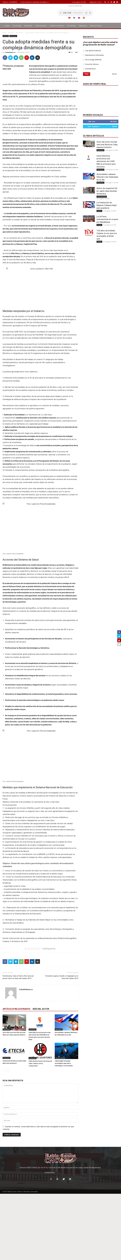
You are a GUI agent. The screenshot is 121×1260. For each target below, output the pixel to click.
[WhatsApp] (21, 57)
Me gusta (113, 121)
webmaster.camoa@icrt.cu (41, 2)
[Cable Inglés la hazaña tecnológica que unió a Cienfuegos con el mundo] (66, 1051)
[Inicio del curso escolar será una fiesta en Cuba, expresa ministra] (14, 1022)
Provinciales (17, 26)
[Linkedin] (32, 57)
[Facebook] (108, 2)
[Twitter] (114, 2)
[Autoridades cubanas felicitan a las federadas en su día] (66, 1022)
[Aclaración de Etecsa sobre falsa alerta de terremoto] (14, 1051)
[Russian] (79, 18)
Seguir (114, 126)
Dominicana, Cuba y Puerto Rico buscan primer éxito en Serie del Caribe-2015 (18, 977)
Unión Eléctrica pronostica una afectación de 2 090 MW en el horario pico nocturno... (106, 161)
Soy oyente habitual (93, 50)
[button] (105, 2)
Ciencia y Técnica (96, 26)
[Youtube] (117, 2)
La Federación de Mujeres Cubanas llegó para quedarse (107, 205)
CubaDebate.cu (10, 52)
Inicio (4, 33)
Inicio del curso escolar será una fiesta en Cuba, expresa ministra (107, 144)
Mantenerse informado (94, 55)
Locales (6, 26)
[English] (74, 18)
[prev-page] (4, 1070)
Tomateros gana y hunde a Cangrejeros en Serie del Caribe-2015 (61, 977)
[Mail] (111, 2)
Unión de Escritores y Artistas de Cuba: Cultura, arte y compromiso (40, 1063)
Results (114, 74)
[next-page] (7, 1070)
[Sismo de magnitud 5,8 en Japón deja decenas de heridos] (89, 190)
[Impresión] (37, 57)
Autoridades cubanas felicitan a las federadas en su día (107, 177)
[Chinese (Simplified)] (69, 18)
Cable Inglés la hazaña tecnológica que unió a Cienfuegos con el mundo (64, 1063)
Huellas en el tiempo (57, 26)
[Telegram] (15, 57)
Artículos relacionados (16, 1009)
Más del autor (41, 1009)
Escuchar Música (92, 64)
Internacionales (40, 26)
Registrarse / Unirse (96, 2)
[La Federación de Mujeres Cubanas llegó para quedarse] (89, 204)
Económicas (71, 26)
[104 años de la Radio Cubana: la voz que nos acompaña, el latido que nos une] (89, 232)
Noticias (11, 33)
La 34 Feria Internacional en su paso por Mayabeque (107, 219)
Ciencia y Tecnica (60, 1058)
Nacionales (28, 26)
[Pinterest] (26, 57)
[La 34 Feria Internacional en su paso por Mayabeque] (89, 218)
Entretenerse (90, 69)
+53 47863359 (13, 2)
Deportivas (83, 26)
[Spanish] (84, 18)
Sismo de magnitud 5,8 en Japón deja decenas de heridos (107, 191)
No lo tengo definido (93, 59)
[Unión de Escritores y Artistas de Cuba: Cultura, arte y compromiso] (40, 1051)
